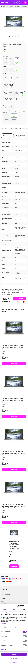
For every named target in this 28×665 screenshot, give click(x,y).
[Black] (4, 50)
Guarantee (3, 603)
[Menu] (25, 2)
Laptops (11, 6)
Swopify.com (5, 6)
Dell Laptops (17, 6)
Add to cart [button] (20, 298)
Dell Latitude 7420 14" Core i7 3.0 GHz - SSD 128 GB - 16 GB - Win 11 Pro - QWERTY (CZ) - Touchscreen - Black (14, 506)
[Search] (15, 2)
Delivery (3, 601)
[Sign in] (22, 2)
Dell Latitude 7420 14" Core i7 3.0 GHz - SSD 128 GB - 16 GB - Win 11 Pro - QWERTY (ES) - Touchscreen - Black (14, 453)
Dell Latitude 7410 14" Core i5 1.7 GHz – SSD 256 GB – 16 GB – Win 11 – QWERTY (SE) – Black (13, 400)
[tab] (9, 36)
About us (3, 592)
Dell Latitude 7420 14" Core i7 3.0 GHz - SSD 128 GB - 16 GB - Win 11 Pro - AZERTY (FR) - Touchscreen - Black (14, 546)
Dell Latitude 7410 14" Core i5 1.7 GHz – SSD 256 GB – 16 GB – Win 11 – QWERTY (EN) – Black (13, 347)
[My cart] (18, 2)
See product (14, 363)
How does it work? (5, 594)
